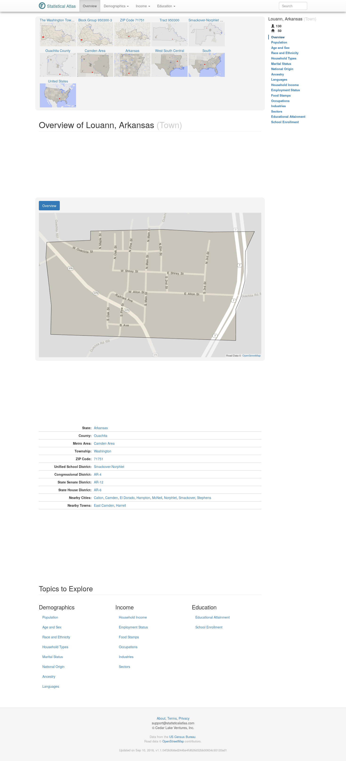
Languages (50, 686)
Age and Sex (51, 627)
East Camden (104, 505)
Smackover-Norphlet (109, 466)
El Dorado (127, 497)
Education (165, 6)
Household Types (55, 646)
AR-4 (97, 474)
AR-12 (98, 482)
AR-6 (97, 489)
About (161, 718)
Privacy (184, 718)
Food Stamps (129, 637)
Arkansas (101, 427)
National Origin (53, 666)
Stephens (204, 497)
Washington (102, 451)
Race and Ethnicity (56, 637)
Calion (98, 497)
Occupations (128, 646)
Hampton (143, 497)
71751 (98, 458)
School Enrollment (208, 627)
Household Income (133, 617)
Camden (111, 497)
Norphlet (170, 497)
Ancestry (48, 676)
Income (142, 6)
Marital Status (52, 656)
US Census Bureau (182, 736)
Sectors (124, 666)
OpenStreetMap (173, 741)
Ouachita (100, 435)
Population (50, 617)
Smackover (187, 497)
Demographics (115, 6)
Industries (126, 656)
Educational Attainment (212, 617)
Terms (172, 718)
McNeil (157, 497)
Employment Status (133, 627)
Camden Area (104, 443)
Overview (90, 6)
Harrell (121, 505)
